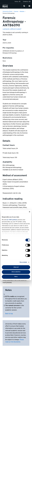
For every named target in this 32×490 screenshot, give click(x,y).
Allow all (16, 267)
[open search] (24, 6)
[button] (29, 6)
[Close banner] (29, 211)
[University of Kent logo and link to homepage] (5, 6)
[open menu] (29, 6)
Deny (15, 276)
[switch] (27, 245)
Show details (23, 262)
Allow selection (16, 272)
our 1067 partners (12, 220)
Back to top (9, 314)
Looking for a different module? (12, 29)
